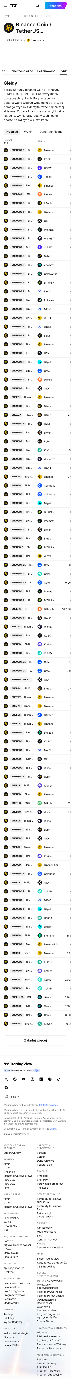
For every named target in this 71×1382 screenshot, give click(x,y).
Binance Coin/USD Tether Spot (29, 467)
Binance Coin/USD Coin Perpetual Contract (30, 326)
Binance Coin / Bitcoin (28, 476)
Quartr (53, 1128)
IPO (6, 1229)
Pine (6, 1187)
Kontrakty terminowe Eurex (49, 1207)
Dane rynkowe (45, 1160)
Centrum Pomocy (47, 1239)
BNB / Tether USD (29, 970)
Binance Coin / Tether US (29, 458)
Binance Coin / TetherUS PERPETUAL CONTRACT (30, 150)
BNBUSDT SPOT (29, 441)
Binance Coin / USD (29, 794)
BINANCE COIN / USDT (29, 635)
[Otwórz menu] (5, 5)
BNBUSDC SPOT (29, 829)
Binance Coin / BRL (28, 847)
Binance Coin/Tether (29, 370)
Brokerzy (42, 1179)
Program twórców (14, 1294)
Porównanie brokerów (50, 1183)
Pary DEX (9, 1183)
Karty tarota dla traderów (52, 1262)
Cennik (41, 1156)
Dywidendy (10, 1225)
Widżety (42, 1332)
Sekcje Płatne (12, 1345)
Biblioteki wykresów (48, 1336)
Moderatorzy (11, 1302)
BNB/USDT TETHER (29, 247)
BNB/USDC (29, 838)
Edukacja (9, 1318)
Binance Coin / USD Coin (29, 344)
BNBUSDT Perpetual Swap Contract (30, 220)
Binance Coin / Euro (28, 714)
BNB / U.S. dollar (29, 935)
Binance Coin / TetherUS (29, 185)
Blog (39, 1235)
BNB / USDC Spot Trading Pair (29, 591)
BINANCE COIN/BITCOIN (28, 688)
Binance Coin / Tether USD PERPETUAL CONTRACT (30, 203)
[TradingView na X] (6, 1079)
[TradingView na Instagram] (32, 1079)
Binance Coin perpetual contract (30, 238)
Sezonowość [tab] (46, 71)
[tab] (12, 132)
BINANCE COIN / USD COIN (29, 988)
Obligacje (9, 1171)
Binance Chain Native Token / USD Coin (29, 961)
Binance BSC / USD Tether (29, 732)
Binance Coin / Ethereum (28, 397)
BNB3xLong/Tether (31, 661)
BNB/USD (29, 758)
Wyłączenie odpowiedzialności (48, 1286)
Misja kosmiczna (46, 1231)
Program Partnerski (48, 1370)
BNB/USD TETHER (29, 432)
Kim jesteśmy (45, 1227)
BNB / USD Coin (29, 855)
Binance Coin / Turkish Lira (28, 697)
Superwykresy (12, 1152)
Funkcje (41, 1152)
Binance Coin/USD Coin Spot (29, 750)
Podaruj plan (44, 1164)
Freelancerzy (11, 1341)
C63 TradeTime (46, 1266)
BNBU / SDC (29, 1014)
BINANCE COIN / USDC (29, 741)
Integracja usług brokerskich (46, 1365)
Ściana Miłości (12, 1287)
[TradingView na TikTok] (58, 1079)
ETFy (7, 1167)
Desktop (9, 1271)
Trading (8, 1314)
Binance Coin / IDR (28, 953)
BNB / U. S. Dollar (29, 644)
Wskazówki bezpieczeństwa (47, 1308)
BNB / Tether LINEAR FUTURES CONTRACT (30, 282)
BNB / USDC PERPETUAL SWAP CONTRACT (30, 423)
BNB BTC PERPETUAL (29, 194)
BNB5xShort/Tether (31, 582)
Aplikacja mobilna (14, 1267)
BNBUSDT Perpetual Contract (30, 255)
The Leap (42, 1187)
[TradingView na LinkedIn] (41, 1079)
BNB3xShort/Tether (31, 670)
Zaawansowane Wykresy (52, 1344)
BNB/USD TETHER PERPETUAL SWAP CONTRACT (30, 529)
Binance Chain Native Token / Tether (29, 450)
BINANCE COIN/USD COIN (29, 538)
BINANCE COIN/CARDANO (29, 414)
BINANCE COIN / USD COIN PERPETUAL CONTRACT (30, 891)
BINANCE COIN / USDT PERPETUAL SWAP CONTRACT (30, 158)
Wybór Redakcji (13, 1321)
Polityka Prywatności (49, 1291)
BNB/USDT (29, 388)
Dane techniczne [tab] (21, 71)
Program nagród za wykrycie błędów (48, 1315)
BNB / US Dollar (29, 485)
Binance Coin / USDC (29, 900)
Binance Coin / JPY (28, 705)
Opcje (7, 1248)
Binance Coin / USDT (29, 308)
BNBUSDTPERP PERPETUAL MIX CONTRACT (30, 361)
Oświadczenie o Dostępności (46, 1301)
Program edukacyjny (49, 1374)
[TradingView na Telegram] (49, 1079)
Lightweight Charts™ (49, 1340)
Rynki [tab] (63, 71)
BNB (27, 803)
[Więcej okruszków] (17, 16)
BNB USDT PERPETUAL (30, 379)
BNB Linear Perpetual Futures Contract (30, 229)
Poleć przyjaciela (14, 1291)
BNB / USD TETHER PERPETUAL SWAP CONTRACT (30, 335)
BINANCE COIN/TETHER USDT (29, 405)
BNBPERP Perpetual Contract (30, 776)
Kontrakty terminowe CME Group (49, 1200)
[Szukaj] (37, 5)
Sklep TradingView (48, 1258)
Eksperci (9, 1337)
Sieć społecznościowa (17, 1283)
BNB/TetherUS (30, 176)
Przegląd (42, 1175)
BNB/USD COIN (29, 555)
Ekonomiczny (11, 1217)
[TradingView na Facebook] (14, 1079)
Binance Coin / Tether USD (29, 300)
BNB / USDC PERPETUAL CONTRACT (30, 873)
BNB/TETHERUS (29, 317)
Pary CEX (9, 1179)
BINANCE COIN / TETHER (29, 653)
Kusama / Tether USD (29, 353)
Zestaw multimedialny (50, 1247)
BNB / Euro (28, 785)
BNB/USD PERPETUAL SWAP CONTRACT (30, 167)
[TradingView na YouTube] (23, 1079)
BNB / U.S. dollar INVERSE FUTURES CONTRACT (30, 547)
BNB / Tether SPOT (29, 511)
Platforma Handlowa (49, 1348)
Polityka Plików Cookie (50, 1295)
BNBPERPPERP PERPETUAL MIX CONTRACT (30, 908)
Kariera (41, 1243)
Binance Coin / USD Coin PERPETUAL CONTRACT (30, 211)
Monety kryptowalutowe (18, 1175)
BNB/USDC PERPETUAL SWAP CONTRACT (30, 617)
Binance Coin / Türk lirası (28, 626)
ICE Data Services (48, 1105)
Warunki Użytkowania (50, 1280)
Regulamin (10, 1298)
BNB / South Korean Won (29, 608)
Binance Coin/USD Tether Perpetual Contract (30, 291)
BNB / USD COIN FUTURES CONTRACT (30, 600)
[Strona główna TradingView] (13, 5)
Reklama (42, 1359)
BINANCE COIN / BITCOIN (28, 979)
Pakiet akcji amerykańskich (46, 1215)
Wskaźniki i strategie (16, 1333)
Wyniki (7, 1221)
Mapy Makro (11, 1252)
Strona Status (45, 1321)
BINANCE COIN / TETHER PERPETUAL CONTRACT (30, 573)
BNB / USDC (29, 494)
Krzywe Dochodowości (17, 1244)
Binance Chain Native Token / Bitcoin (28, 1023)
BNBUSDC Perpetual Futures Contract (30, 917)
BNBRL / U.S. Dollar (30, 997)
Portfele (8, 1240)
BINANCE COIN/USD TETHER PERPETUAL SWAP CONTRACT (30, 273)
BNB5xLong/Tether (31, 564)
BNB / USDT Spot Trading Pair (29, 520)
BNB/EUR (28, 882)
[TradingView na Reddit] (6, 1087)
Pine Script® (11, 1256)
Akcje (7, 1163)
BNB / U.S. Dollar (29, 1005)
